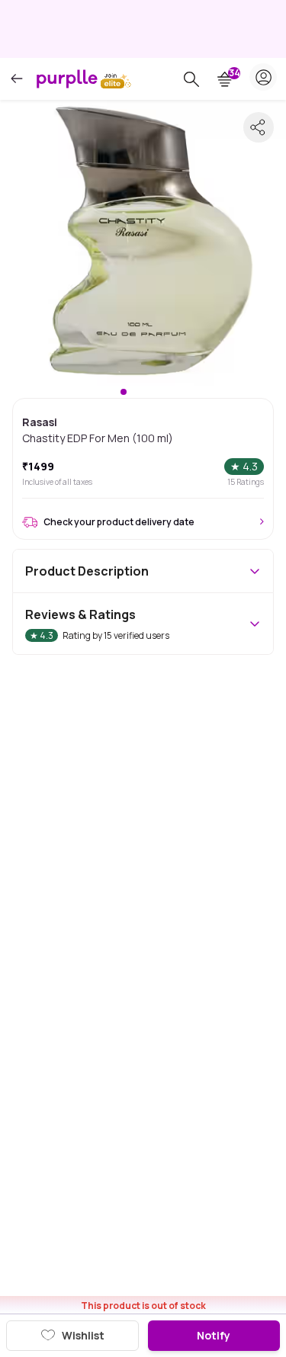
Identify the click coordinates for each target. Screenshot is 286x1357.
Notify (213, 1335)
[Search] (191, 79)
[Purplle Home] (67, 78)
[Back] (16, 79)
